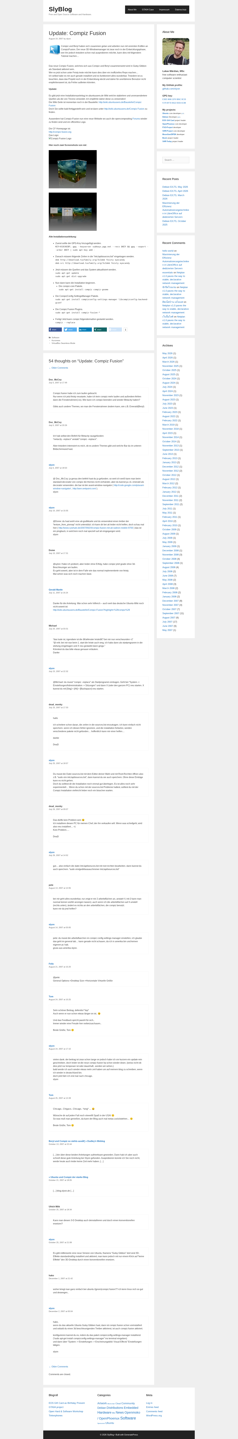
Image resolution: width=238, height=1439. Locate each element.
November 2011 (170, 500)
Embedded (131, 1407)
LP (183, 113)
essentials (167, 272)
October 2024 (169, 378)
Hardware (104, 1412)
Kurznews (56, 340)
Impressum (164, 9)
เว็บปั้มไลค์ (167, 316)
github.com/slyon (171, 88)
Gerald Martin (56, 590)
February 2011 (169, 517)
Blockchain (111, 1403)
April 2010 (167, 521)
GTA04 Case (148, 9)
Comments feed (154, 1411)
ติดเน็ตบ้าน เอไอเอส (172, 302)
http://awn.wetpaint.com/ (84, 488)
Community (128, 1403)
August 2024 (168, 383)
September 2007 (170, 613)
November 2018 (170, 429)
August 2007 (168, 617)
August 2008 (168, 567)
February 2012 (169, 487)
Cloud (118, 1403)
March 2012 (168, 483)
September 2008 (170, 563)
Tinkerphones (56, 1415)
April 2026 (167, 357)
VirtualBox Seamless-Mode (63, 343)
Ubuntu (109, 1423)
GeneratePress (131, 1435)
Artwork (102, 1403)
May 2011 (167, 512)
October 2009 (169, 529)
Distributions (115, 1407)
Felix (51, 964)
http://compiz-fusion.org (60, 132)
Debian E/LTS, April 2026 (175, 191)
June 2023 (167, 408)
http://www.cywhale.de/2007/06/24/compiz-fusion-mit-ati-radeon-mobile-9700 (96, 528)
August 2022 (168, 416)
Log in (149, 1403)
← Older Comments (58, 368)
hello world (167, 251)
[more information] (125, 330)
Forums (136, 119)
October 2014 (169, 441)
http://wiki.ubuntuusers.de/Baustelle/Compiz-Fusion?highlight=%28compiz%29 (91, 610)
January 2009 (169, 546)
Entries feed (152, 1407)
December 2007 (170, 601)
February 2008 (169, 592)
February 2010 (169, 525)
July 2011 (167, 508)
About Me (132, 9)
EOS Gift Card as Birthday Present (67, 1403)
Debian (101, 1407)
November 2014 (170, 437)
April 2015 (167, 433)
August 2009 (168, 533)
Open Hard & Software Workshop (66, 1411)
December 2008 (170, 550)
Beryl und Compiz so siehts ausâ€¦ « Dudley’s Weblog (77, 1141)
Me (113, 1413)
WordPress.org (154, 1415)
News (120, 1412)
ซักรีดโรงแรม (169, 287)
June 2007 (167, 626)
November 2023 (170, 395)
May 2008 (167, 580)
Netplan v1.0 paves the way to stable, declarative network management (175, 309)
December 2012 (170, 466)
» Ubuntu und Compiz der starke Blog (68, 1177)
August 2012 (168, 479)
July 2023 (167, 403)
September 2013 (170, 450)
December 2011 (170, 496)
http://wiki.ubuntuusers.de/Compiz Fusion (124, 109)
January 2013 (169, 462)
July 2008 (167, 571)
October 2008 (169, 559)
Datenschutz (180, 9)
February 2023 (169, 412)
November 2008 (170, 554)
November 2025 (170, 366)
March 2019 (168, 424)
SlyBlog (60, 9)
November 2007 (170, 605)
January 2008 (169, 596)
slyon (52, 465)
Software (55, 338)
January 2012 (169, 492)
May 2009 (167, 542)
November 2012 (170, 470)
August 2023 (168, 399)
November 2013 (170, 445)
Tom (51, 996)
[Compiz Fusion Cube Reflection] (73, 187)
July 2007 (167, 621)
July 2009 (167, 538)
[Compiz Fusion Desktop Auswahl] (73, 230)
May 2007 (167, 630)
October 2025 (169, 370)
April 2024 (167, 391)
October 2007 (169, 609)
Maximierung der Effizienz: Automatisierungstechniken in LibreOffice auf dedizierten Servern (175, 210)
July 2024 (167, 387)
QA (179, 117)
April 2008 (167, 584)
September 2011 (170, 504)
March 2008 (168, 588)
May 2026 (167, 353)
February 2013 (169, 458)
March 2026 (168, 361)
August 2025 (168, 374)
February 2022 (169, 420)
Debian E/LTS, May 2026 (175, 187)
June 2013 (167, 454)
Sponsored (101, 1423)
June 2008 (167, 575)
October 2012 (169, 475)
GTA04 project (56, 1407)
